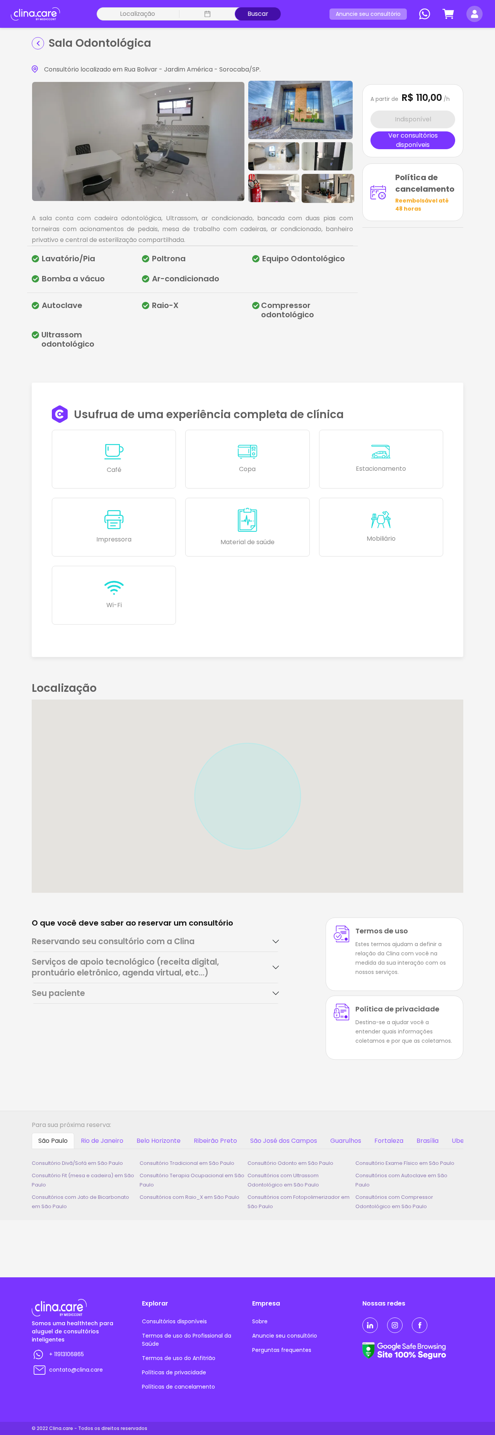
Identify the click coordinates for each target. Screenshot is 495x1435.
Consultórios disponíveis (174, 1321)
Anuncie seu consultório (368, 14)
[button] (206, 14)
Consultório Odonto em (290, 1163)
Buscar (258, 13)
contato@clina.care (76, 1370)
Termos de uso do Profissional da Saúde (186, 1340)
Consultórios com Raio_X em (189, 1197)
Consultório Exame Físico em (404, 1163)
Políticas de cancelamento (178, 1387)
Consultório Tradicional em (187, 1163)
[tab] (156, 941)
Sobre (260, 1321)
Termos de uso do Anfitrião (178, 1358)
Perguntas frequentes (281, 1350)
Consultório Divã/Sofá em (77, 1163)
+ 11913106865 (66, 1354)
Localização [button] (137, 13)
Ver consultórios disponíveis (413, 140)
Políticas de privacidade (174, 1372)
